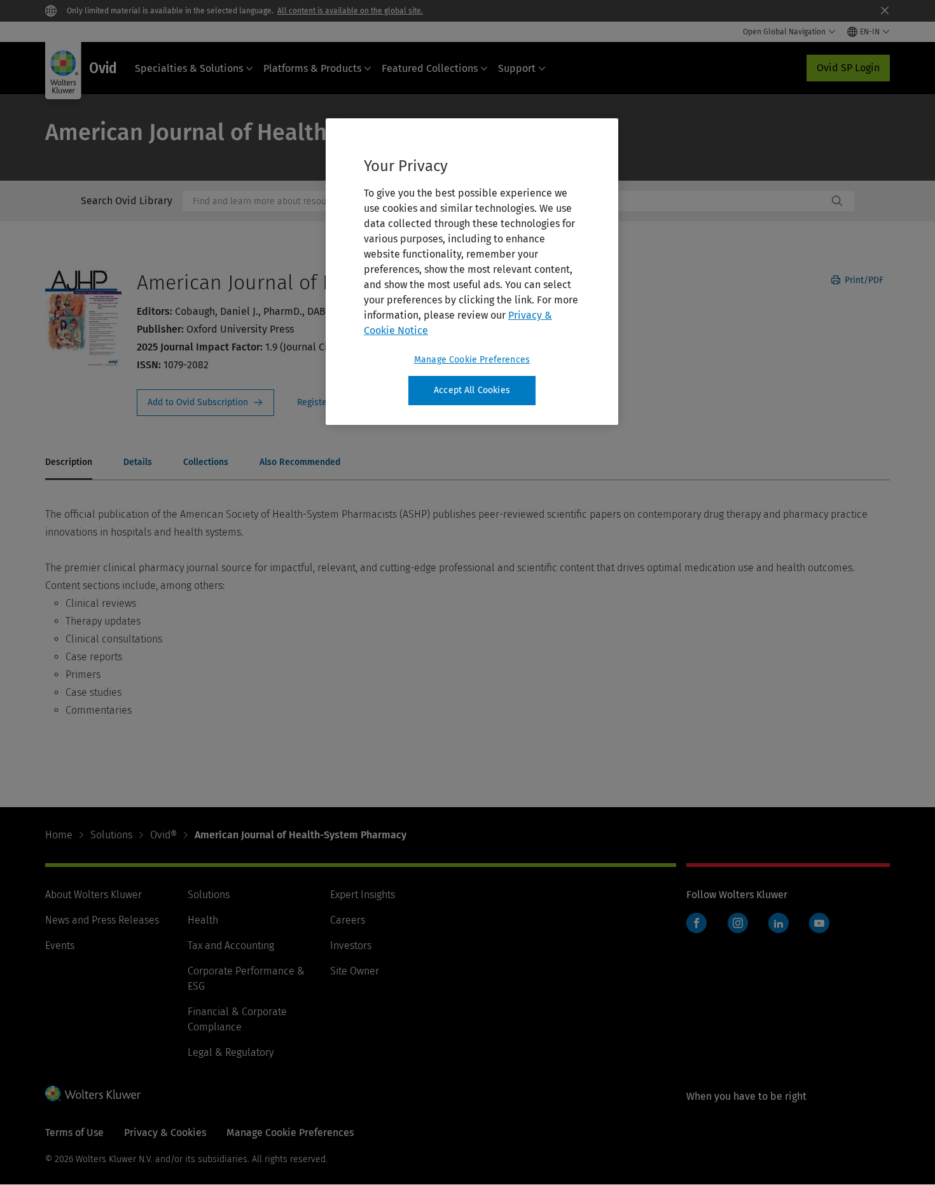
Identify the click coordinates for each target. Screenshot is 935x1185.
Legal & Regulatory (231, 1052)
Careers (347, 920)
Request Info (205, 402)
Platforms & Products (312, 68)
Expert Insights (362, 895)
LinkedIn (778, 923)
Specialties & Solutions (189, 68)
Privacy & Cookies (165, 1132)
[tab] (68, 463)
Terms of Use (74, 1132)
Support (517, 68)
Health (203, 920)
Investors (350, 945)
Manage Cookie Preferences (472, 359)
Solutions (111, 835)
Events (59, 945)
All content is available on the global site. (350, 10)
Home (59, 835)
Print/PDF (862, 280)
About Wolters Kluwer (93, 895)
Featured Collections (430, 68)
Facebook (696, 923)
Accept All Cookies (472, 390)
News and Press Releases (102, 920)
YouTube (819, 923)
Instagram (738, 923)
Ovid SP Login (848, 68)
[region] (472, 271)
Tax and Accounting (231, 945)
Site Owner (354, 971)
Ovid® (163, 835)
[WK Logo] (93, 1093)
